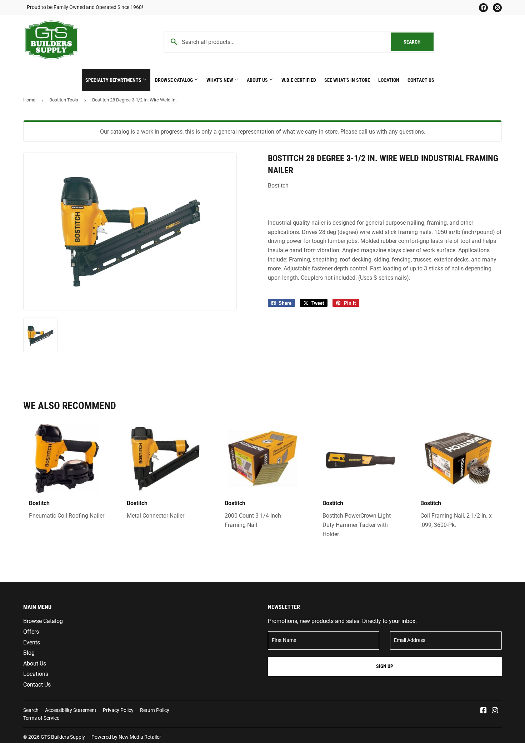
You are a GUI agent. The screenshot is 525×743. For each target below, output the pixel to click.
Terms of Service (41, 718)
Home (29, 100)
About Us (258, 80)
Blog (29, 652)
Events (31, 642)
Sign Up (384, 666)
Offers (31, 631)
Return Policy (154, 710)
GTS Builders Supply (63, 737)
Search (419, 42)
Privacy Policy (118, 710)
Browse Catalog (174, 80)
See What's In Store (347, 80)
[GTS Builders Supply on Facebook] (483, 711)
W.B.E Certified (298, 80)
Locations (35, 673)
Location (388, 80)
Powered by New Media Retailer (126, 737)
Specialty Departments (113, 80)
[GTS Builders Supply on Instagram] (495, 711)
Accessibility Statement (70, 710)
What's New (220, 80)
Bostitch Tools (63, 100)
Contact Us (421, 80)
